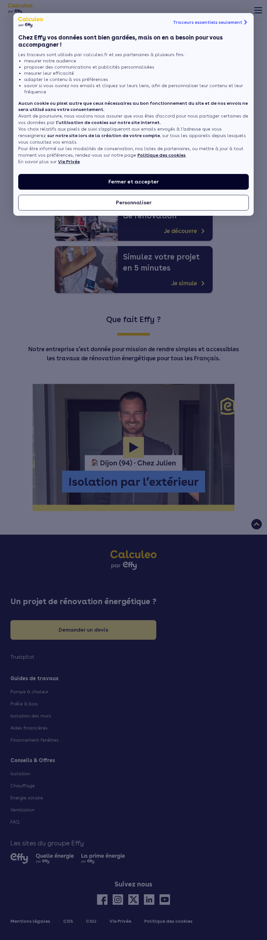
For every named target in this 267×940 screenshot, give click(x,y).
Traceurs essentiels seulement (207, 22)
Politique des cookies (161, 155)
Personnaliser (133, 202)
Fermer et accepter (133, 182)
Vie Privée (69, 161)
